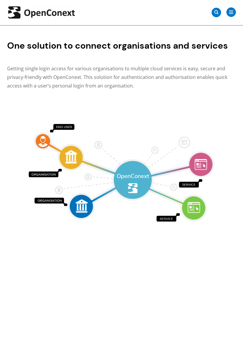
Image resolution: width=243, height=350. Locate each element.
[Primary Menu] (231, 12)
